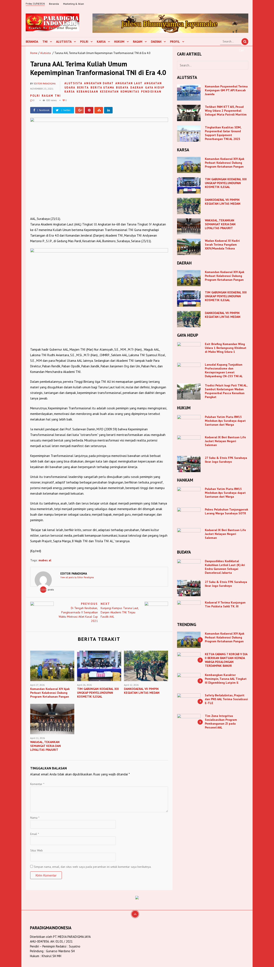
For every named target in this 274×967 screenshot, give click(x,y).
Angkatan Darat (99, 83)
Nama (34, 818)
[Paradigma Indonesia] (52, 21)
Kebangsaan (87, 91)
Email (34, 834)
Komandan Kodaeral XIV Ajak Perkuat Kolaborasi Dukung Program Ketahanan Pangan (224, 162)
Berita (83, 87)
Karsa (101, 42)
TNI (45, 42)
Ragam (137, 42)
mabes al (45, 560)
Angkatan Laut (129, 83)
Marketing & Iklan (73, 3)
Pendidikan (151, 91)
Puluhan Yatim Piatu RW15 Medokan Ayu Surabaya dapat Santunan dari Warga (225, 420)
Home (33, 53)
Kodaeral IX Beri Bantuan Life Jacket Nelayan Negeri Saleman (225, 441)
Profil (175, 42)
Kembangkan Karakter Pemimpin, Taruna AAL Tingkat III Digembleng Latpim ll (226, 679)
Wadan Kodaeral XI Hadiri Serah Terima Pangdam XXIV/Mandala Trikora (222, 244)
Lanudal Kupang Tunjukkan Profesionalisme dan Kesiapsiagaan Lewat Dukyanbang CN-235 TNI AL (224, 370)
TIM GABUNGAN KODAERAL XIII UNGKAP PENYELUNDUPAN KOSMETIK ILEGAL (226, 183)
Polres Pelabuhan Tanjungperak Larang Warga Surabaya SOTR (226, 511)
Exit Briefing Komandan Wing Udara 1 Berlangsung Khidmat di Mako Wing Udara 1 (225, 348)
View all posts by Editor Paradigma (77, 577)
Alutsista (63, 42)
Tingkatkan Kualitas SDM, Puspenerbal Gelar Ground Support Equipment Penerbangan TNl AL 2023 (223, 133)
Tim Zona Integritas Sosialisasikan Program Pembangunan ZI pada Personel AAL (221, 721)
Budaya (122, 87)
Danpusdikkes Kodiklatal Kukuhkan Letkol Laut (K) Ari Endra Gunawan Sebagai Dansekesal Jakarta (225, 567)
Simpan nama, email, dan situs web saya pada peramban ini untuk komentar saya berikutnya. (92, 867)
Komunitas (130, 91)
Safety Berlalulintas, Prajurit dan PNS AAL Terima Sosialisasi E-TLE (226, 699)
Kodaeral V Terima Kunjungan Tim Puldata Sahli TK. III (225, 604)
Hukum (119, 42)
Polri (84, 42)
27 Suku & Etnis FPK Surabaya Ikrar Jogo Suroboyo (226, 460)
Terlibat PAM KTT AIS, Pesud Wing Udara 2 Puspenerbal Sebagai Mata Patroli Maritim (226, 110)
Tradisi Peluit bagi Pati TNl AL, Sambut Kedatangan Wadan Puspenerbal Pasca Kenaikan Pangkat (226, 391)
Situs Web (36, 850)
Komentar (37, 784)
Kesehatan (109, 91)
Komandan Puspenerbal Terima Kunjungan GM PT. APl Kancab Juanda (226, 90)
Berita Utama (102, 87)
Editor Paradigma (45, 83)
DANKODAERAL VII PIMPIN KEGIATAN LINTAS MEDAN (223, 202)
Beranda (54, 3)
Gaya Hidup (155, 87)
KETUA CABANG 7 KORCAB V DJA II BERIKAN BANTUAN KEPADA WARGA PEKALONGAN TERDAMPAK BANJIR (226, 660)
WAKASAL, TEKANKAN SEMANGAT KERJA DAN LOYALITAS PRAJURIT (220, 224)
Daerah (156, 42)
